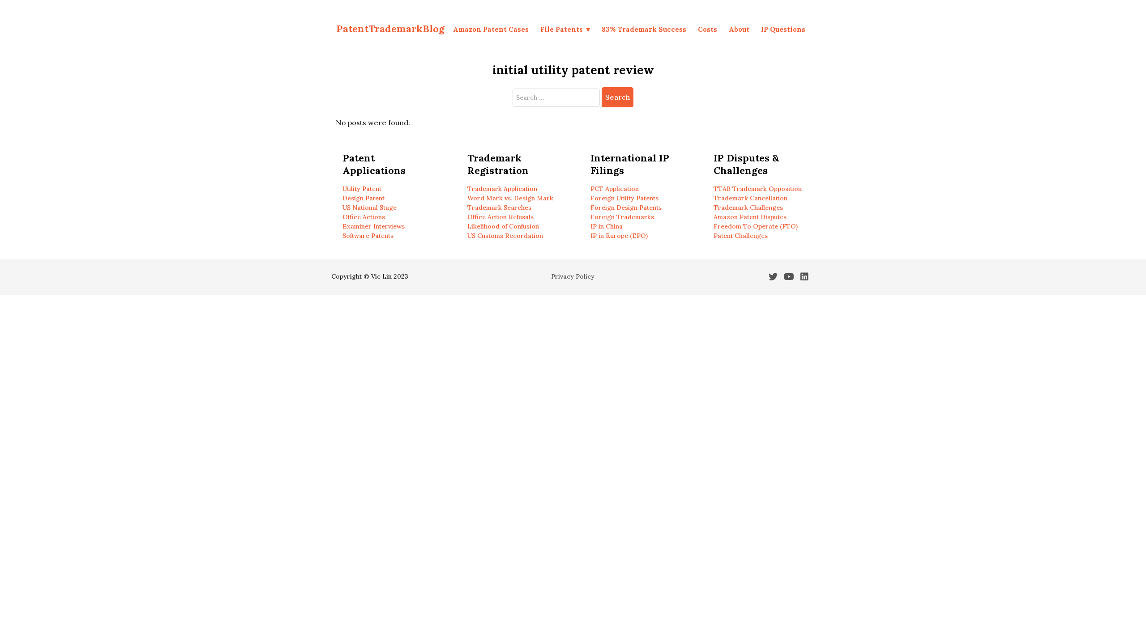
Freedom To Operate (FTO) (756, 226)
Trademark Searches (499, 207)
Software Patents (367, 236)
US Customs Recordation (505, 236)
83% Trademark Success (644, 29)
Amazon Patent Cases (491, 29)
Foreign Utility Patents (624, 198)
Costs (707, 29)
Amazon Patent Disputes (750, 217)
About (739, 29)
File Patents (561, 29)
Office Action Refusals (500, 217)
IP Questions (783, 29)
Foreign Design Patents (626, 207)
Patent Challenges (741, 236)
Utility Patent (361, 189)
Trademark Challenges (748, 207)
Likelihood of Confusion (503, 226)
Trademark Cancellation (750, 198)
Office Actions (363, 217)
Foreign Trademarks (622, 217)
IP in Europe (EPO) (619, 236)
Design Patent (363, 198)
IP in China (606, 226)
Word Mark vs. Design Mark (510, 198)
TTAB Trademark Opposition (758, 189)
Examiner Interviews (373, 226)
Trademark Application (502, 189)
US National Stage (369, 207)
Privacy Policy (572, 276)
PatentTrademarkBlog (390, 28)
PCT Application (614, 189)
